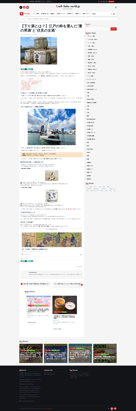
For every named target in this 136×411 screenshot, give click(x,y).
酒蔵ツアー (89, 172)
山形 (88, 112)
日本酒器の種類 (90, 135)
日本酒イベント (112, 188)
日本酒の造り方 (96, 188)
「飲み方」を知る (91, 72)
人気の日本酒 (90, 86)
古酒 (100, 186)
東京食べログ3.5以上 (94, 190)
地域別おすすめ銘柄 (91, 102)
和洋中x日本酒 (90, 99)
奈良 (88, 109)
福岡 (88, 155)
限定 (115, 190)
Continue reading (31, 322)
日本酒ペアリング (61, 13)
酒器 (110, 190)
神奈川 (88, 152)
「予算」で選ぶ (90, 46)
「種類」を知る (90, 59)
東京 (88, 142)
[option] (31, 353)
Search (88, 24)
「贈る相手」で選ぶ (91, 62)
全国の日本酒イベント (38, 305)
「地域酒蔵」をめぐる (92, 49)
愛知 (88, 116)
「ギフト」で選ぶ (91, 36)
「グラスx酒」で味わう (92, 39)
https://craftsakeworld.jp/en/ (28, 401)
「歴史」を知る (23, 34)
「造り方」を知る (91, 66)
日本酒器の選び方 (91, 139)
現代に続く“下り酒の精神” (25, 89)
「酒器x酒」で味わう (92, 69)
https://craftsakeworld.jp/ (27, 384)
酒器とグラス (86, 13)
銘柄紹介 (52, 13)
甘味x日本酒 (90, 149)
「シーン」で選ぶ (91, 42)
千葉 (88, 96)
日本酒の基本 (27, 13)
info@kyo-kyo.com (50, 373)
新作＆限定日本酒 (91, 119)
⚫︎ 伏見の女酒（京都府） (26, 86)
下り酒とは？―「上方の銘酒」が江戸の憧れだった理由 (31, 81)
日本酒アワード (104, 188)
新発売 (108, 186)
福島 (88, 159)
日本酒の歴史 (80, 266)
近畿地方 (89, 162)
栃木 (88, 145)
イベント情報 (36, 13)
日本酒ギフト (70, 13)
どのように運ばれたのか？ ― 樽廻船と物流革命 (29, 82)
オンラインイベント (91, 79)
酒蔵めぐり (78, 13)
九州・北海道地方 (91, 82)
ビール (95, 186)
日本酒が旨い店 (44, 13)
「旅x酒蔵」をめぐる (92, 52)
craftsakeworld (33, 272)
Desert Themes (48, 408)
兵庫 (88, 92)
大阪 (88, 106)
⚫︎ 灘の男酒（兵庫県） (26, 85)
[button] (114, 342)
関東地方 (89, 179)
